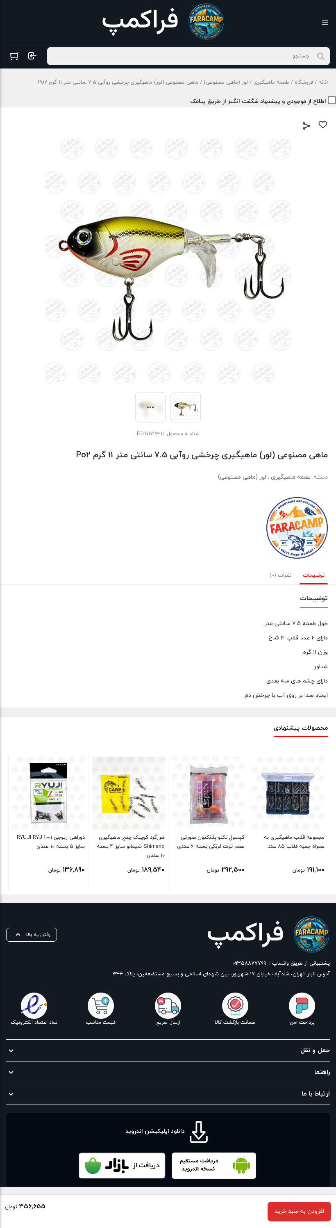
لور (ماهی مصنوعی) (226, 82)
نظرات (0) (280, 575)
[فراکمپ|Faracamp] (297, 528)
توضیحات (314, 575)
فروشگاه (304, 82)
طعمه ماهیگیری (271, 82)
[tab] (314, 575)
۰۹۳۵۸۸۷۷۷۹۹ (249, 963)
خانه (323, 82)
